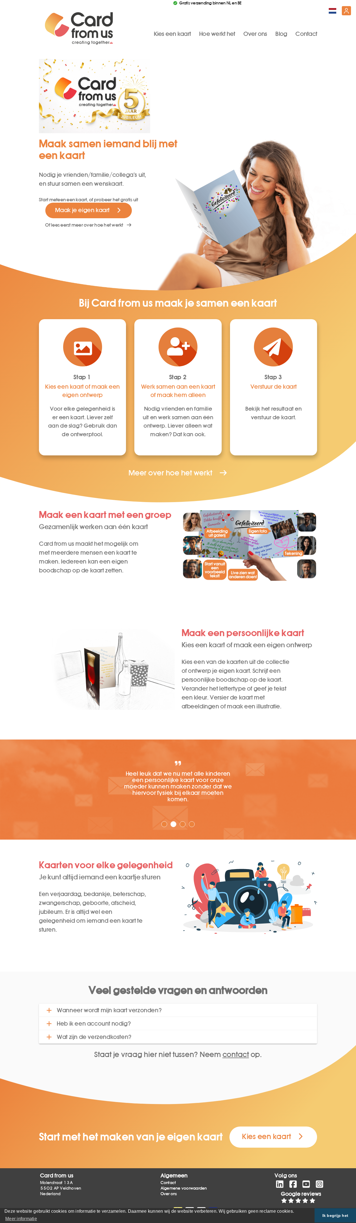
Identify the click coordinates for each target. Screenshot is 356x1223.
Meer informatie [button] (21, 1218)
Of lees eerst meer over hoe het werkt (85, 225)
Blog (281, 34)
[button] (178, 1010)
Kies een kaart (172, 34)
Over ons (255, 34)
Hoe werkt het (217, 34)
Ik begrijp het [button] (335, 1215)
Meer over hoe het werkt (173, 473)
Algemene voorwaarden (183, 1188)
